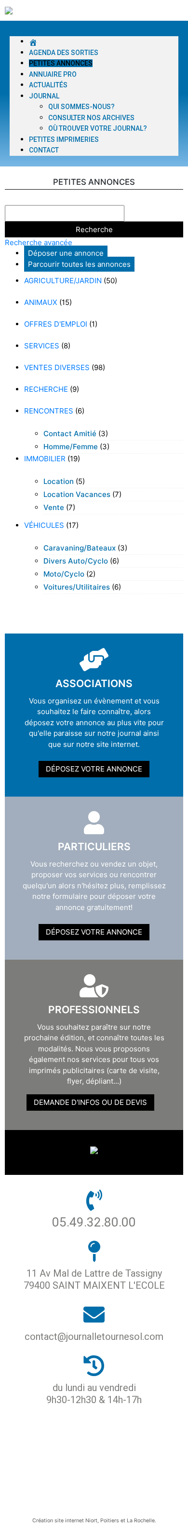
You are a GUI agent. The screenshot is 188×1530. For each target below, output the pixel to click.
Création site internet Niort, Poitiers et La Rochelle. (94, 1520)
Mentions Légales (90, 1468)
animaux (40, 302)
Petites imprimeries (64, 139)
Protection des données (90, 1452)
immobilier (45, 458)
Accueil (90, 1435)
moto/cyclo (63, 574)
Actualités (48, 85)
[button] (94, 31)
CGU (90, 1484)
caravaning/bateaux (79, 547)
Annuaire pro (53, 74)
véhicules (44, 525)
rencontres (48, 410)
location (58, 481)
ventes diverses (57, 367)
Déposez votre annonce (94, 768)
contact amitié (69, 433)
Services (41, 345)
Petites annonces (61, 63)
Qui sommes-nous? (81, 106)
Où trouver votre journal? (97, 128)
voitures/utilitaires (76, 587)
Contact (44, 150)
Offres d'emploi (55, 324)
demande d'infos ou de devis (90, 1102)
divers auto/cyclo (75, 560)
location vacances (76, 494)
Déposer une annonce (66, 253)
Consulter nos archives (91, 118)
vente (53, 507)
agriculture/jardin (63, 280)
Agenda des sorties (63, 52)
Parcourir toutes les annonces (79, 264)
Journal (44, 96)
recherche (46, 389)
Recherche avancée (38, 242)
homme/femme (70, 446)
